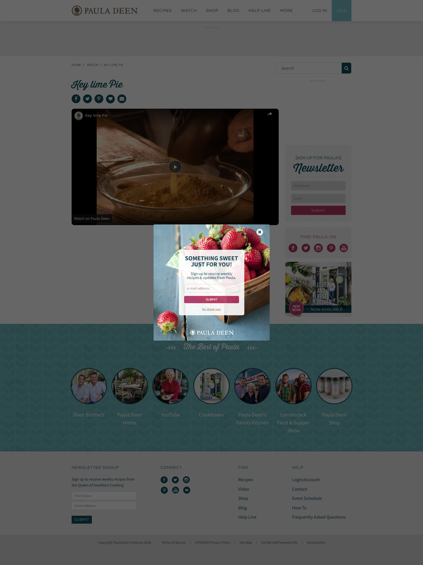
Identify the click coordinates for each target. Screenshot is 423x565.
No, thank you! (211, 309)
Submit (211, 299)
